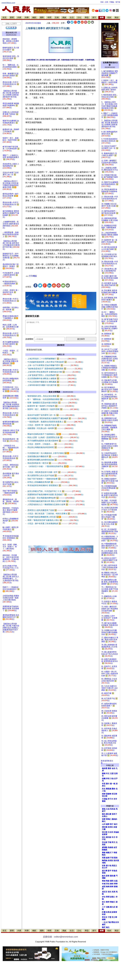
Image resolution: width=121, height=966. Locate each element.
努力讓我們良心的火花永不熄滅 (50, 475)
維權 (102, 17)
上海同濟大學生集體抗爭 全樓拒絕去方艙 (53, 372)
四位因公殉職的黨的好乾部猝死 (50, 447)
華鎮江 (112, 902)
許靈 (104, 912)
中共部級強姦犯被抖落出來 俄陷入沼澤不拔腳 (55, 501)
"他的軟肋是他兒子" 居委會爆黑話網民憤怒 (55, 369)
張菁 (104, 819)
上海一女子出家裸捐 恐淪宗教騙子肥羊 (53, 365)
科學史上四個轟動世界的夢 (48, 482)
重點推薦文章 (11, 33)
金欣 (113, 768)
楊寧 (108, 824)
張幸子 (114, 814)
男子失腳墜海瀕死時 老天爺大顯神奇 (52, 441)
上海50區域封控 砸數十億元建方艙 (51, 385)
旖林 (112, 884)
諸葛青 (114, 912)
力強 (112, 778)
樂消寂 (108, 837)
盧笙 (104, 924)
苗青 (104, 866)
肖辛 (115, 799)
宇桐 (109, 842)
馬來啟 (112, 809)
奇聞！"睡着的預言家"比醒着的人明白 (53, 520)
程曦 (104, 778)
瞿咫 (112, 881)
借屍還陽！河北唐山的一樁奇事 (50, 428)
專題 (87, 17)
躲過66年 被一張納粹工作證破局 (50, 406)
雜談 (117, 17)
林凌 (104, 914)
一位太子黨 (106, 922)
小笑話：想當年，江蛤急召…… (50, 444)
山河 (104, 824)
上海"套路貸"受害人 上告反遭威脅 (51, 375)
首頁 (4, 17)
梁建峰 (108, 794)
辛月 (113, 837)
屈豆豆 (104, 892)
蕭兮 (108, 784)
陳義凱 (104, 850)
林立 (104, 902)
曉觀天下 (109, 853)
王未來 (110, 832)
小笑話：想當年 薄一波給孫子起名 (51, 425)
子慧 (109, 917)
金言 (115, 847)
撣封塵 (104, 827)
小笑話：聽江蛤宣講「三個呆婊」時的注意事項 (57, 514)
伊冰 (104, 897)
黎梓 (108, 902)
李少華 (114, 917)
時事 (27, 17)
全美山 (104, 816)
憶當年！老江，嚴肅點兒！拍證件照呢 (53, 409)
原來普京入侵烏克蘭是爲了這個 (50, 510)
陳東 (112, 886)
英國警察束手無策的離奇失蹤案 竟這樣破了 (55, 495)
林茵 (115, 827)
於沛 (117, 922)
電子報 (117, 2)
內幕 (19, 17)
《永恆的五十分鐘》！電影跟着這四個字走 (55, 466)
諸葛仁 (112, 897)
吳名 (104, 789)
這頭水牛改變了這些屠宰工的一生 (50, 415)
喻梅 (108, 886)
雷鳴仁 (108, 819)
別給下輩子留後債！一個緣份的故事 (52, 479)
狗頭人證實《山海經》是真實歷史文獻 (53, 437)
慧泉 (116, 858)
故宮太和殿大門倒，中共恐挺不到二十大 (54, 491)
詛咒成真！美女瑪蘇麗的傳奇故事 (50, 498)
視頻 (109, 17)
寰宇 (94, 17)
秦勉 (104, 809)
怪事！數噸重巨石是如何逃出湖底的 (52, 403)
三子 (104, 907)
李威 (104, 884)
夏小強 (108, 866)
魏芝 (104, 927)
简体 (102, 2)
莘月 (113, 842)
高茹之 (114, 866)
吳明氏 (110, 827)
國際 (42, 17)
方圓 (104, 829)
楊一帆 (112, 784)
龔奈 (113, 789)
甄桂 (104, 855)
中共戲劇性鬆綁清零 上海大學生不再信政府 (55, 362)
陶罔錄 (104, 860)
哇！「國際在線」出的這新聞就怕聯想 (53, 399)
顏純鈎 (114, 819)
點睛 (108, 858)
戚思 (104, 886)
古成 (108, 809)
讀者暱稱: (29, 339)
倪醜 (108, 907)
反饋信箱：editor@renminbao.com (60, 936)
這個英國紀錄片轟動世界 (47, 456)
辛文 (108, 773)
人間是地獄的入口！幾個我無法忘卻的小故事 (56, 504)
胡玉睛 (114, 794)
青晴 (104, 873)
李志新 (104, 842)
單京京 (104, 917)
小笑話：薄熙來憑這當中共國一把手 (51, 472)
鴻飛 (104, 863)
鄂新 (108, 881)
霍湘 (113, 922)
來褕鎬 (116, 832)
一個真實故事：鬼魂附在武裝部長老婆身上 (55, 422)
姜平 (109, 871)
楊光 (104, 814)
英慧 (104, 858)
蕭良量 (112, 876)
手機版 (111, 2)
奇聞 (49, 17)
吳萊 (113, 892)
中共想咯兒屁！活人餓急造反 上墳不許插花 (56, 453)
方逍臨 (104, 799)
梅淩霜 (104, 768)
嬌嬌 (104, 919)
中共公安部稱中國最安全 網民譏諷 (52, 382)
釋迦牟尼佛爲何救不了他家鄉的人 (52, 434)
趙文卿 (104, 871)
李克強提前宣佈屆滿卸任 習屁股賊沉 (52, 485)
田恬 (108, 884)
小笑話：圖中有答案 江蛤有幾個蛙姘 (52, 524)
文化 (79, 17)
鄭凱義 (108, 789)
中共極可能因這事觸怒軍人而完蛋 (52, 517)
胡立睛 (104, 832)
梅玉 (108, 927)
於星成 (108, 912)
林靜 (104, 794)
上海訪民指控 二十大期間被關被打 (52, 359)
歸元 (104, 821)
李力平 (104, 868)
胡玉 (104, 837)
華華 (116, 884)
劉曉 (104, 773)
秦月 (116, 824)
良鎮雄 (110, 847)
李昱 (104, 784)
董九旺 (112, 907)
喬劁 (104, 881)
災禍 (57, 17)
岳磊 (116, 881)
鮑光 (104, 876)
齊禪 (108, 897)
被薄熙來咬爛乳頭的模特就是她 (50, 460)
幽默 (34, 17)
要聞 (12, 17)
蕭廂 (104, 801)
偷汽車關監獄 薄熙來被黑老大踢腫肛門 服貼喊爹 (57, 418)
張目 (109, 892)
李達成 (114, 871)
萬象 (64, 17)
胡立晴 (104, 796)
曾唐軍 (104, 834)
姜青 (108, 876)
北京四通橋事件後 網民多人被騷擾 (52, 379)
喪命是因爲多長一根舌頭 (47, 463)
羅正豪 (108, 814)
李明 (108, 778)
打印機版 (32, 276)
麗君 (109, 768)
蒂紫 (115, 853)
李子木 (110, 799)
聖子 (112, 824)
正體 (106, 2)
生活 (72, 17)
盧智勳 (104, 847)
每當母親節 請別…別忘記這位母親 (51, 396)
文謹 (112, 773)
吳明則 (110, 860)
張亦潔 (116, 860)
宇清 (112, 858)
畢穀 (104, 853)
